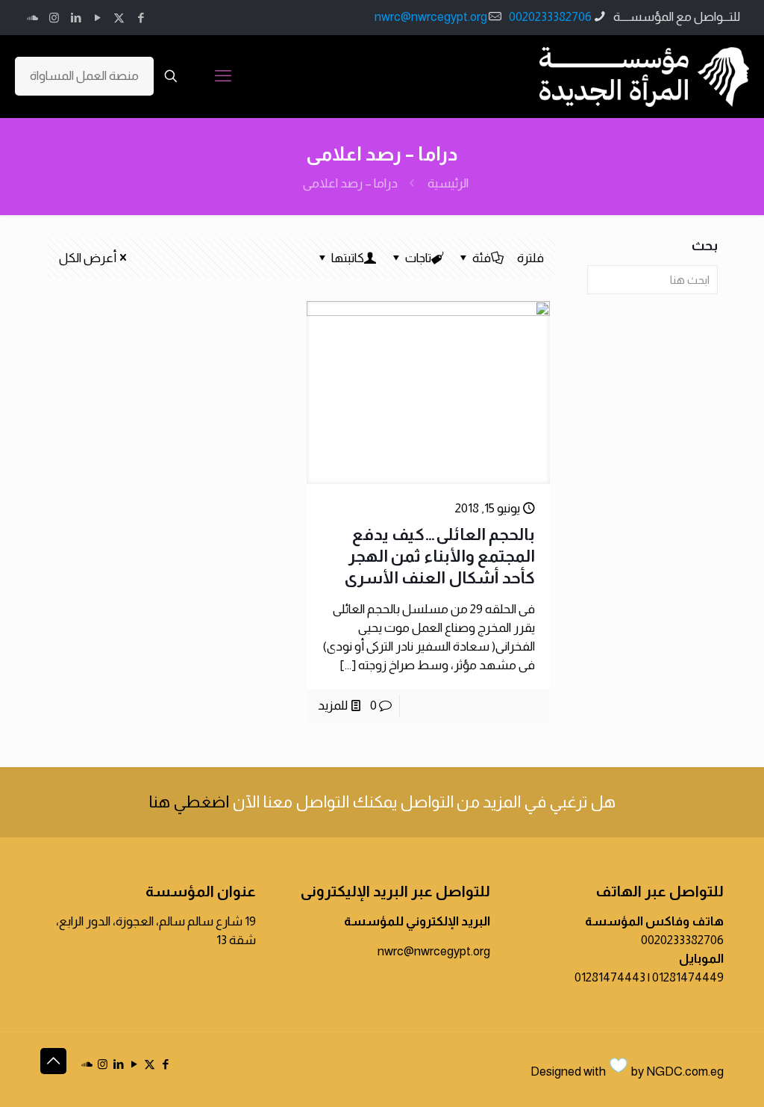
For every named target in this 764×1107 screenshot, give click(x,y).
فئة (481, 258)
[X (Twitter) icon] (119, 17)
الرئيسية (448, 183)
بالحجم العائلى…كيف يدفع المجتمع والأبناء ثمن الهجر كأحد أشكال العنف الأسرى (439, 556)
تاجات (418, 258)
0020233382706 (550, 17)
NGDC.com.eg (685, 1071)
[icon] (32, 17)
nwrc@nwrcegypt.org (431, 17)
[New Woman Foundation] (644, 76)
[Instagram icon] (54, 17)
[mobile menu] (223, 76)
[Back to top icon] (53, 1061)
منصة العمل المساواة (84, 76)
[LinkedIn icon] (75, 17)
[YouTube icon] (97, 17)
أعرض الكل (87, 258)
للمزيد (333, 705)
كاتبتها (347, 258)
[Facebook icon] (140, 17)
